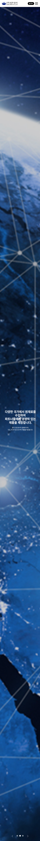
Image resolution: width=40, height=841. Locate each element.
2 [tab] (20, 836)
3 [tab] (23, 836)
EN (32, 3)
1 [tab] (17, 836)
